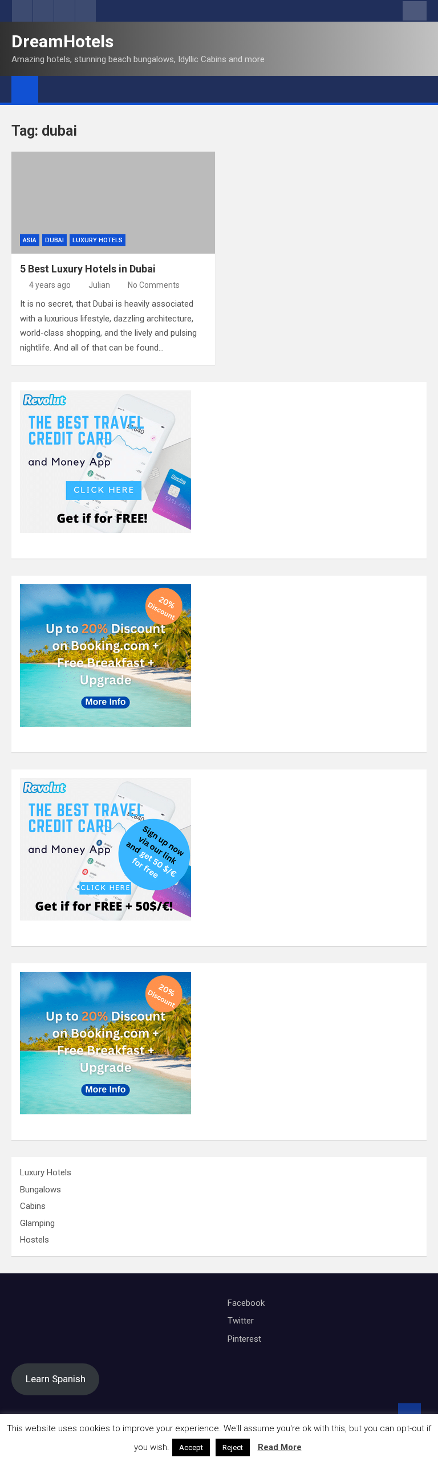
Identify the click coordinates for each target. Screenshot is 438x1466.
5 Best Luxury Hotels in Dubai (88, 269)
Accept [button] (191, 1447)
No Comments (154, 285)
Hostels (34, 1240)
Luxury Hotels (97, 240)
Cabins (33, 1206)
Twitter (241, 1321)
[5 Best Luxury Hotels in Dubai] (113, 203)
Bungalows (40, 1189)
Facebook (246, 1303)
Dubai (54, 240)
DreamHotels (62, 41)
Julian (99, 285)
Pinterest (244, 1339)
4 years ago (50, 285)
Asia (29, 240)
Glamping (37, 1223)
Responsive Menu (415, 11)
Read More (280, 1447)
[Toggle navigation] (52, 89)
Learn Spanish (56, 1378)
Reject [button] (232, 1447)
